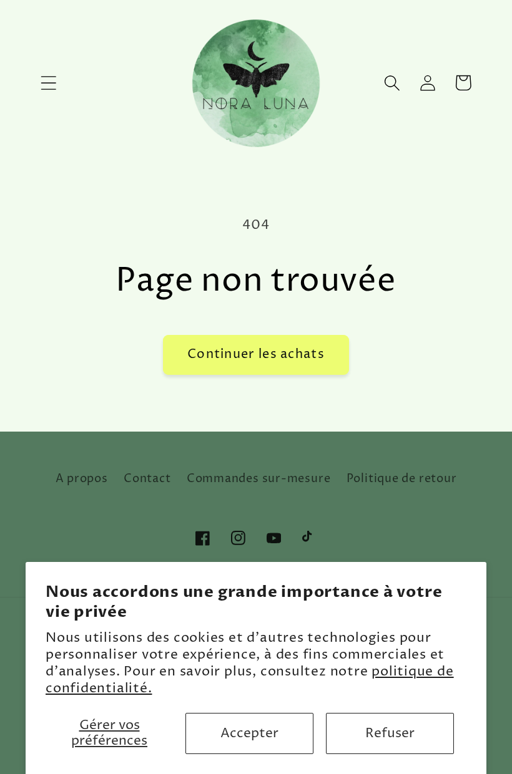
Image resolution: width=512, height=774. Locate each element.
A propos (82, 478)
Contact (147, 478)
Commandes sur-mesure (259, 478)
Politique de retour (402, 478)
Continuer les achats (256, 354)
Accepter (249, 733)
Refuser (390, 733)
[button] (48, 82)
